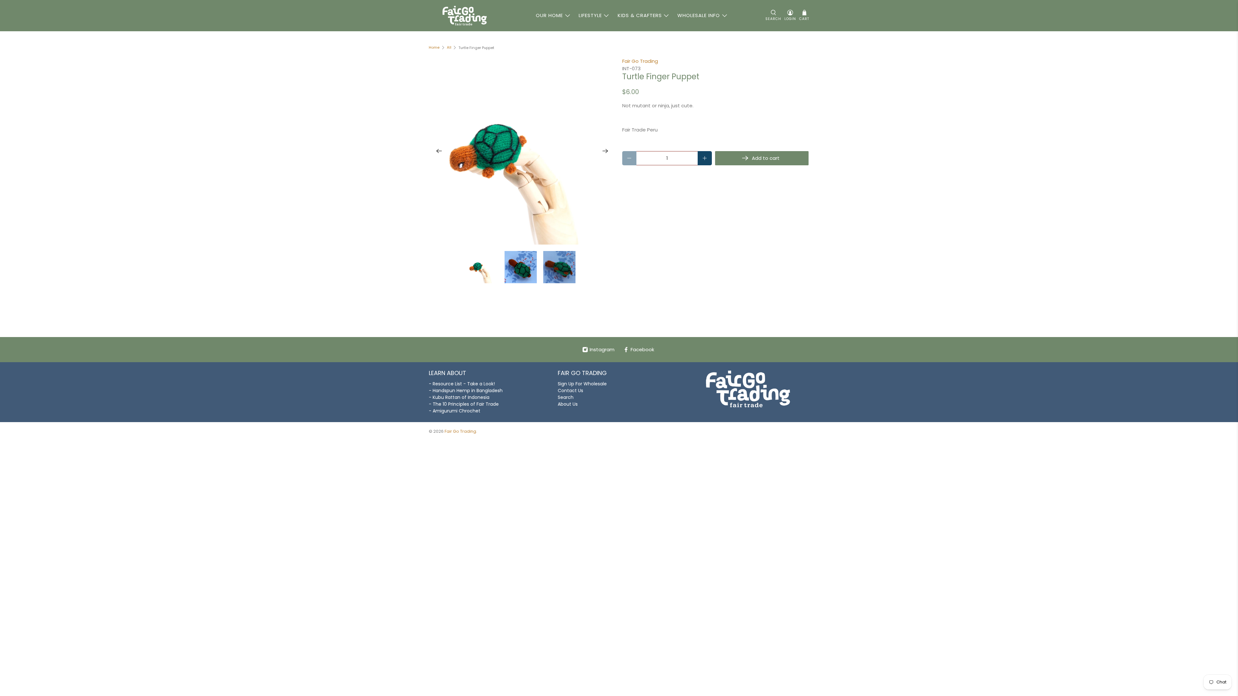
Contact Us (570, 390)
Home (434, 47)
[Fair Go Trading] (464, 15)
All (449, 47)
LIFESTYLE (590, 15)
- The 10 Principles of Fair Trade (464, 404)
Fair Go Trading (640, 61)
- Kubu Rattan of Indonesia (459, 397)
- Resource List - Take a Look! (462, 384)
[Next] (605, 151)
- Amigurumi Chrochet (454, 411)
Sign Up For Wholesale (582, 384)
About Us (568, 404)
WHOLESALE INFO (698, 15)
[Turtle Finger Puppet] (522, 151)
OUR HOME (549, 15)
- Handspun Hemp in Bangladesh (466, 390)
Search (566, 397)
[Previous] (439, 151)
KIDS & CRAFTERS (640, 15)
